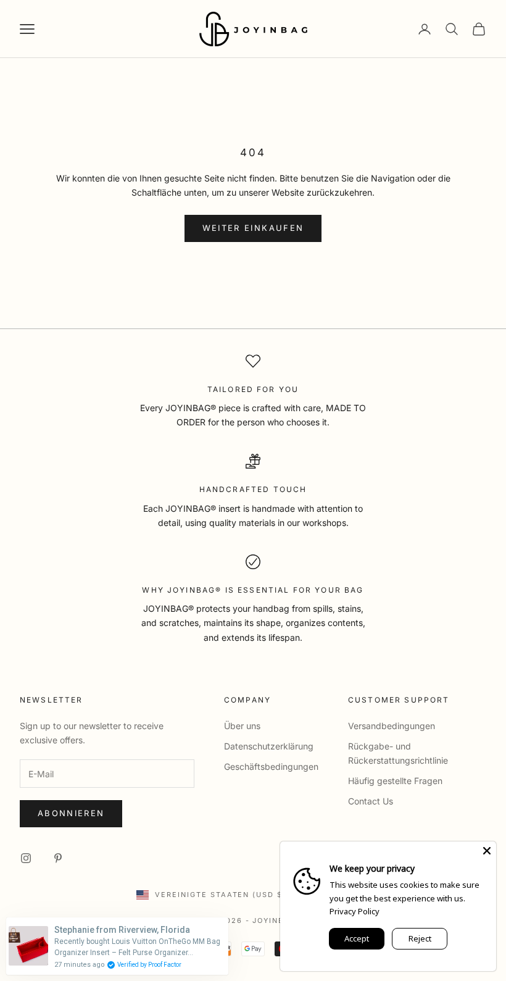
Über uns (242, 725)
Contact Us (370, 801)
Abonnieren (71, 813)
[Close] (487, 851)
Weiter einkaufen (253, 228)
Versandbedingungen (391, 725)
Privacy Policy (355, 911)
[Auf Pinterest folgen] (58, 858)
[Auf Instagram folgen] (26, 858)
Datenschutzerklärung (268, 746)
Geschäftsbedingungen (271, 766)
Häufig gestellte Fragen (395, 780)
